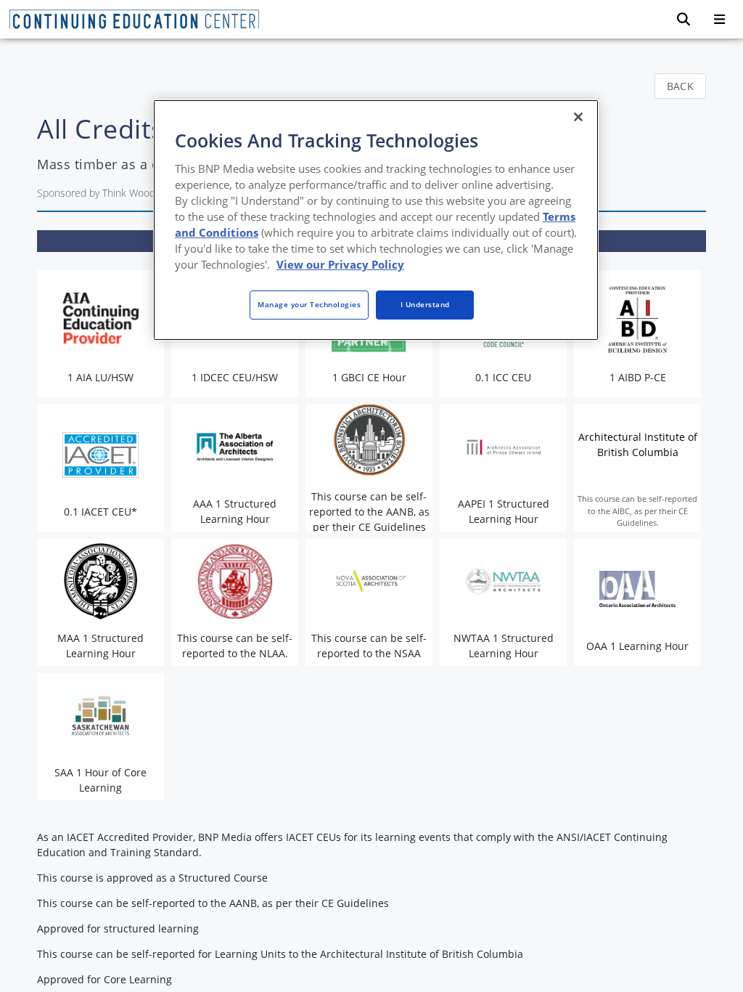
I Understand (425, 304)
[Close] (578, 117)
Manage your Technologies (309, 304)
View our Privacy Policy (340, 264)
